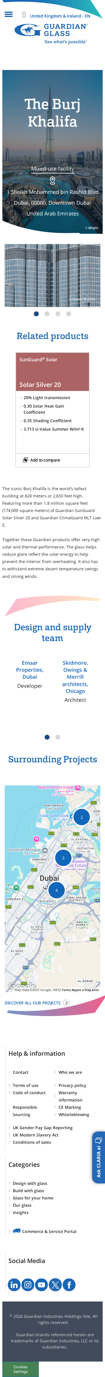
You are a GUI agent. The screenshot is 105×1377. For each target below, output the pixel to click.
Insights (21, 1212)
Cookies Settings (20, 1369)
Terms (66, 990)
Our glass (22, 1205)
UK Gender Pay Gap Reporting (43, 1127)
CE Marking (70, 1107)
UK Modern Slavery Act (36, 1135)
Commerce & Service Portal (49, 1231)
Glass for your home (33, 1198)
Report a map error (85, 990)
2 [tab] (47, 313)
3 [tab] (57, 313)
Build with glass (28, 1190)
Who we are (70, 1072)
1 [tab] (36, 313)
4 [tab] (68, 313)
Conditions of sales (32, 1142)
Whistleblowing (74, 1114)
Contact (21, 1072)
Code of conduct (29, 1092)
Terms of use (25, 1085)
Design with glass (30, 1183)
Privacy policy (72, 1085)
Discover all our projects (33, 1003)
